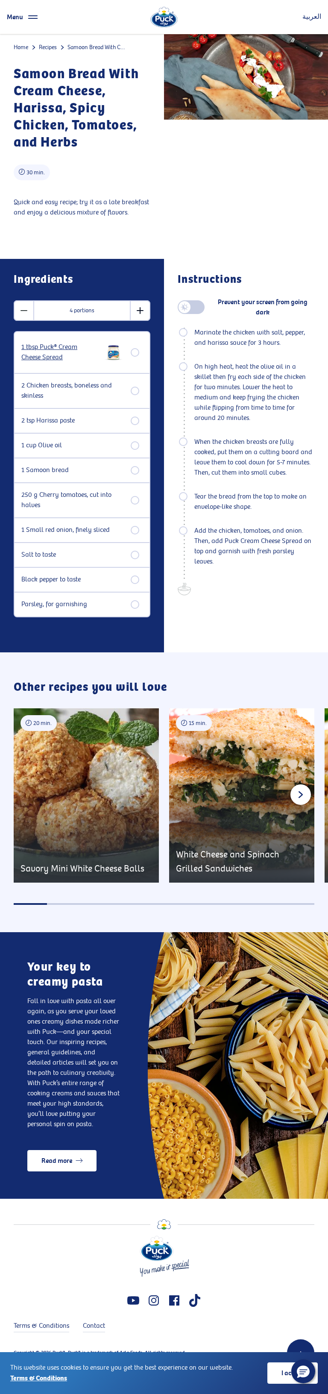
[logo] (163, 17)
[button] (303, 1371)
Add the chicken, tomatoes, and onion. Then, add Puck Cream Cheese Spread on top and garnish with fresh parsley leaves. (252, 546)
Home (21, 47)
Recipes (48, 47)
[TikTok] (195, 1300)
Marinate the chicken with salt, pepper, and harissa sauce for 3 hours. (249, 338)
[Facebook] (174, 1300)
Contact (94, 1326)
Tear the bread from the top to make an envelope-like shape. (250, 502)
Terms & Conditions (38, 1378)
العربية (311, 17)
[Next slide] (300, 794)
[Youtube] (133, 1300)
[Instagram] (154, 1300)
